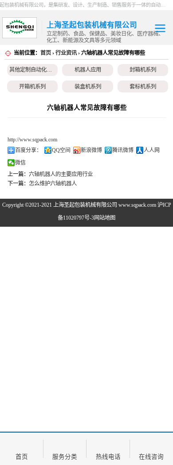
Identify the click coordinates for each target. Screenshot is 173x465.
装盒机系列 (88, 87)
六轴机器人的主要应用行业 (61, 174)
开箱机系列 (32, 87)
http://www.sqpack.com (32, 139)
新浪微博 (91, 150)
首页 (45, 53)
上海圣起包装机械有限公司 (85, 205)
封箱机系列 (143, 70)
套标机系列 (143, 87)
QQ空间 (61, 150)
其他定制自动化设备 (33, 70)
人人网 (152, 150)
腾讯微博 (123, 150)
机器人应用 (88, 70)
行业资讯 (66, 53)
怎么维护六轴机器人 (53, 183)
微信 (20, 163)
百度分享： (28, 150)
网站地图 (104, 218)
